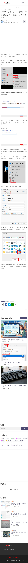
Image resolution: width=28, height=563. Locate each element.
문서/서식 (19, 438)
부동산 (3, 440)
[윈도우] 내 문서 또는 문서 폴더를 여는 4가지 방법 (18, 504)
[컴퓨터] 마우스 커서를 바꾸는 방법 (11, 362)
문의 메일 (8, 557)
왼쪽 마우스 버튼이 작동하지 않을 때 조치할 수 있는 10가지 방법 (18, 514)
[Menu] (2, 2)
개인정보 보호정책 (17, 557)
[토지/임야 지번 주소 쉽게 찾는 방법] (5, 534)
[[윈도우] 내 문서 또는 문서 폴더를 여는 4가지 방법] (5, 505)
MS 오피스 (15, 445)
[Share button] (15, 304)
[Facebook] (6, 304)
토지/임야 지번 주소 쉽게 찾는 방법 (18, 533)
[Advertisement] (14, 38)
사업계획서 (9, 440)
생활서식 (15, 440)
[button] (23, 2)
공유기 (8, 438)
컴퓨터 (4, 7)
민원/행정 (25, 438)
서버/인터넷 (4, 442)
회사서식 (8, 445)
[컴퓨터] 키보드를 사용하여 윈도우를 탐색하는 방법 (14, 386)
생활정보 (21, 440)
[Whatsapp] (12, 304)
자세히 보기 (23, 318)
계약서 (3, 438)
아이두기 (13, 560)
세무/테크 (10, 442)
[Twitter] (9, 304)
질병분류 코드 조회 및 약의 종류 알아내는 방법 (19, 523)
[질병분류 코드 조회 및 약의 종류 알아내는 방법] (5, 524)
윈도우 (7, 301)
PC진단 (20, 445)
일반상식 (21, 442)
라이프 (13, 438)
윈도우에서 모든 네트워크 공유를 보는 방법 (13, 340)
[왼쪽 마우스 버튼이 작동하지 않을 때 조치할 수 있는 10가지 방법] (5, 515)
